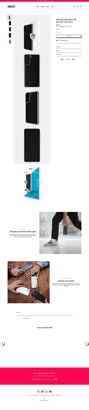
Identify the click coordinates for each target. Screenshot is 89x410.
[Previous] (2, 343)
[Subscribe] (56, 379)
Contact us (30, 395)
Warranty (47, 395)
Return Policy (52, 395)
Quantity (57, 29)
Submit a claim (58, 395)
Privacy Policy (35, 395)
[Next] (87, 343)
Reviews (18, 312)
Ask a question (59, 54)
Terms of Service (42, 395)
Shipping (62, 26)
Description (58, 46)
